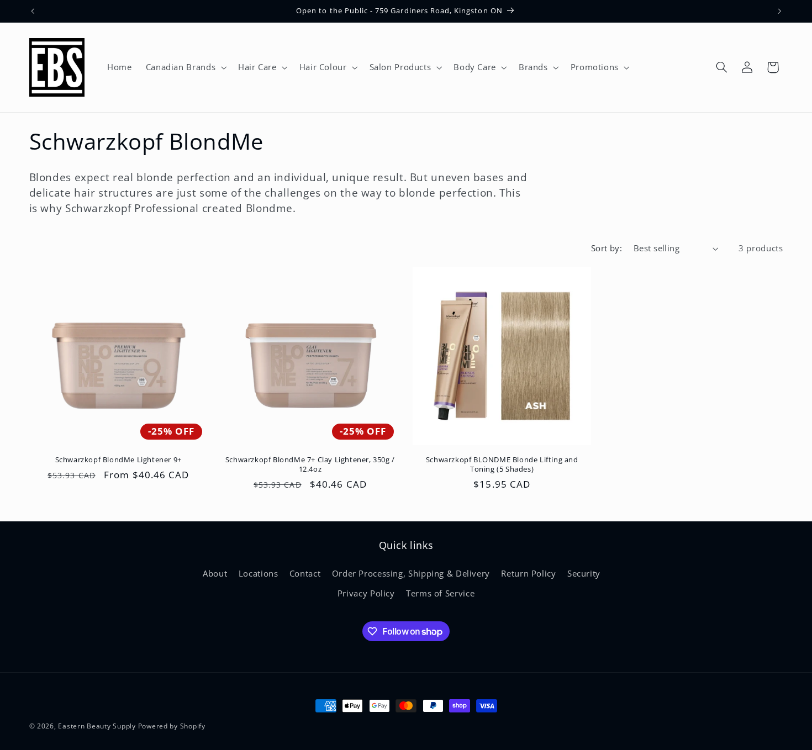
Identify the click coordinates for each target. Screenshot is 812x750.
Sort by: (606, 247)
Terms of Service (440, 593)
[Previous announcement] (32, 11)
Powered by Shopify (171, 726)
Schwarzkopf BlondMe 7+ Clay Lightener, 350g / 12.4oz (310, 464)
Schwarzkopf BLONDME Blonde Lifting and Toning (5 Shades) (502, 464)
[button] (185, 67)
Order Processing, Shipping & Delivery (411, 573)
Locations (258, 573)
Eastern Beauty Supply (96, 726)
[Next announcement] (779, 11)
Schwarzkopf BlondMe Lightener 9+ (118, 459)
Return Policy (528, 573)
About (215, 573)
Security (583, 573)
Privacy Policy (366, 593)
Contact (304, 573)
